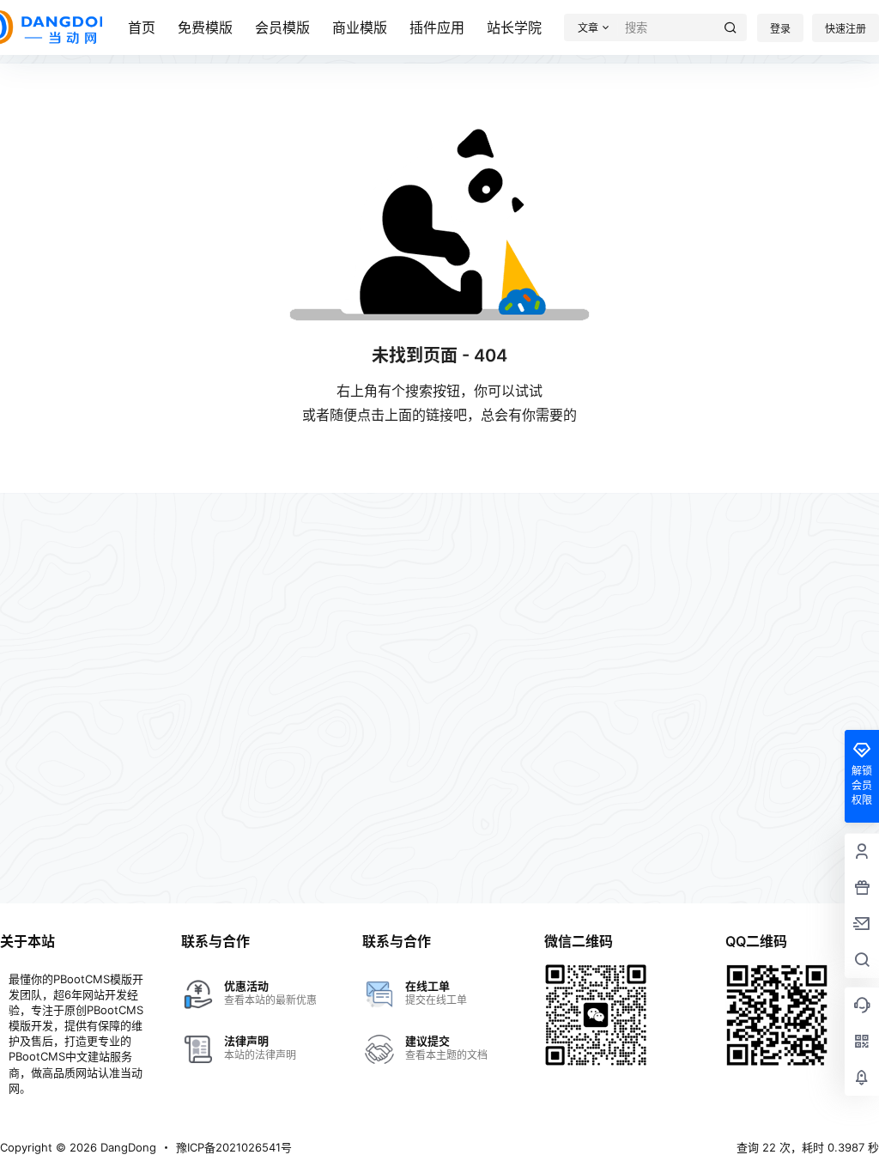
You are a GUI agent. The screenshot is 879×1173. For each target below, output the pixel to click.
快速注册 (845, 28)
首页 (141, 27)
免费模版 (205, 27)
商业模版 (359, 27)
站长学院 (514, 27)
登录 (780, 28)
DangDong (126, 1147)
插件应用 (436, 27)
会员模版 (282, 27)
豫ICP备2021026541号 (234, 1147)
